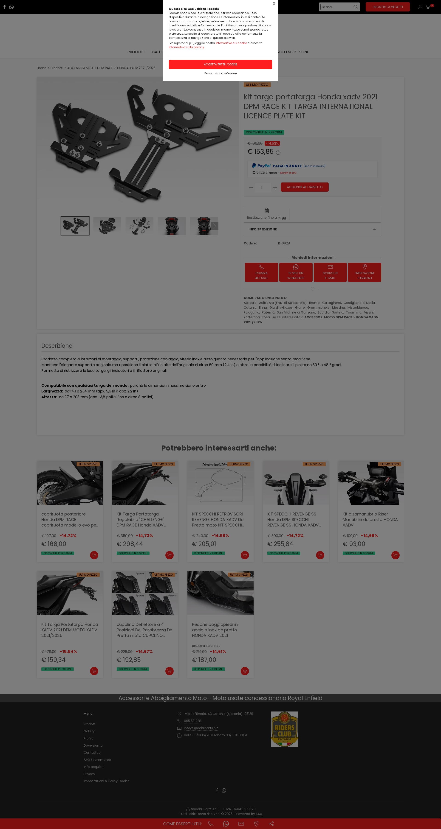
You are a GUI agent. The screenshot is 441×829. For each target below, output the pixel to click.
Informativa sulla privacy (186, 47)
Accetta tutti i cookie (220, 64)
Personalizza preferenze (220, 73)
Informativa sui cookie (231, 43)
